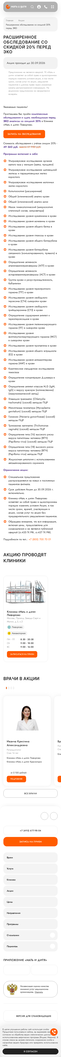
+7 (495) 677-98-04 (45, 6)
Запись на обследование (24, 134)
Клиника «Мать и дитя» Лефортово (21, 613)
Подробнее (16, 779)
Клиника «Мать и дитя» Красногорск (24, 761)
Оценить (39, 992)
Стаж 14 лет (12, 753)
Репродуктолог (14, 749)
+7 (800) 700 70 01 (40, 539)
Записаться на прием (22, 654)
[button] (6, 688)
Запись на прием (30, 841)
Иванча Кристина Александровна (18, 743)
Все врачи (30, 793)
